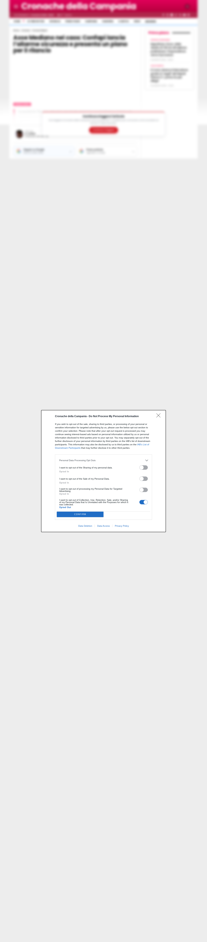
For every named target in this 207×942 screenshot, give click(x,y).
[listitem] (103, 460)
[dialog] (103, 471)
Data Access (103, 526)
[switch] (143, 467)
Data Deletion (85, 526)
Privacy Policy (122, 526)
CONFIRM (80, 514)
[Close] (159, 416)
